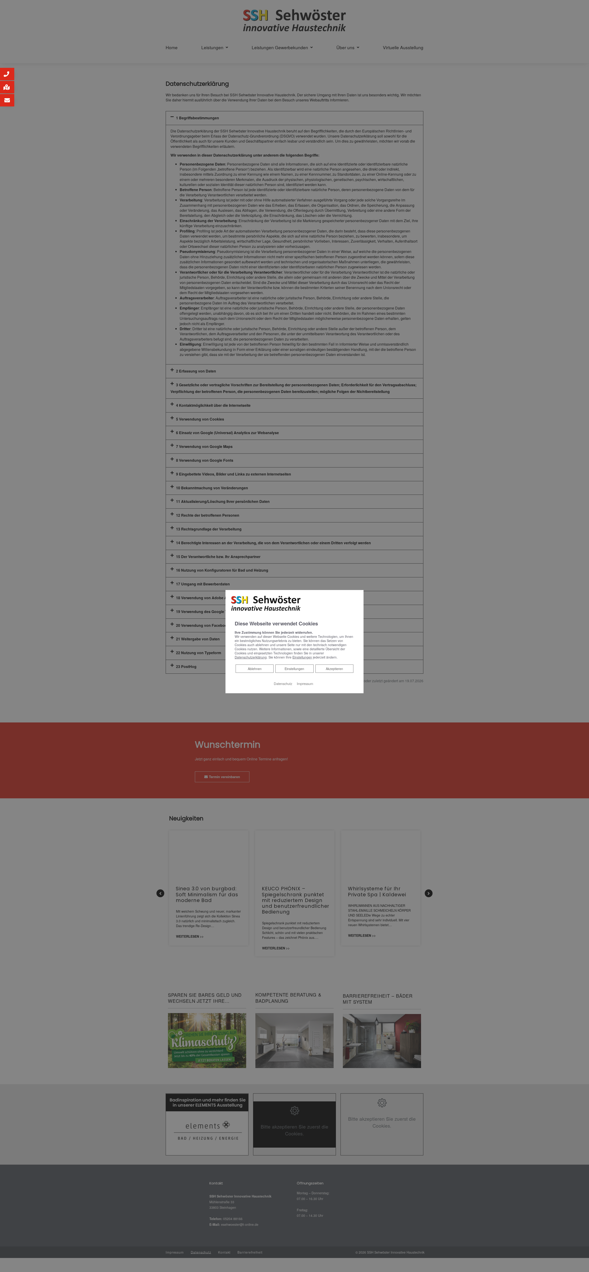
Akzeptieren (334, 668)
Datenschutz (283, 683)
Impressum (305, 683)
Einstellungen (294, 668)
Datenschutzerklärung (251, 657)
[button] (7, 74)
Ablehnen (255, 668)
